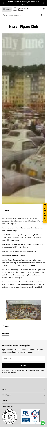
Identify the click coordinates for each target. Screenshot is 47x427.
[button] (45, 213)
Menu (8, 9)
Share (7, 210)
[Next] (43, 3)
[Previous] (3, 3)
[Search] (42, 15)
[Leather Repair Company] (20, 9)
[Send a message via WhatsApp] (43, 423)
